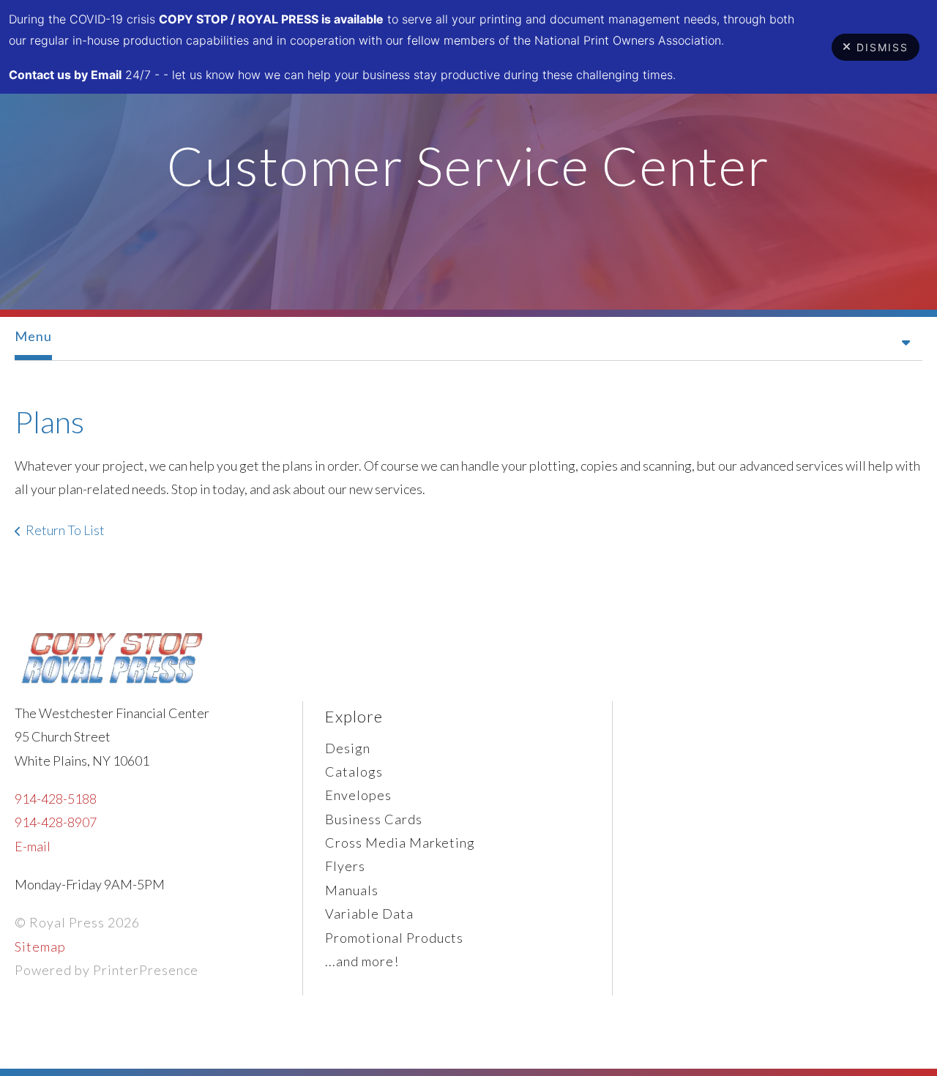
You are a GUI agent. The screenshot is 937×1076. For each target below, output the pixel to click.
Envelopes (358, 795)
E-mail (33, 846)
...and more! (362, 961)
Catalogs (354, 771)
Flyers (345, 866)
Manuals (351, 890)
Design (347, 748)
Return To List (65, 530)
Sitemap (40, 946)
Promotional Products (394, 938)
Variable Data (369, 913)
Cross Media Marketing (400, 842)
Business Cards (373, 819)
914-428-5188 (56, 799)
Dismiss (882, 47)
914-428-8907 (56, 822)
